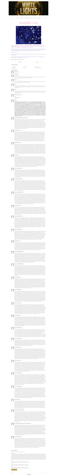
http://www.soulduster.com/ (17, 360)
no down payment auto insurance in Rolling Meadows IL (21, 117)
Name (11, 460)
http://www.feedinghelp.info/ (17, 289)
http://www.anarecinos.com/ (17, 436)
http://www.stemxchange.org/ (17, 338)
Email (12, 463)
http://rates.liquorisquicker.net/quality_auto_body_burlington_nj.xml (22, 423)
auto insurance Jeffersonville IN (18, 168)
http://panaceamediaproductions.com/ (18, 251)
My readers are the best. (38, 67)
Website (12, 466)
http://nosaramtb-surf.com (17, 142)
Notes (28, 21)
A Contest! (24, 67)
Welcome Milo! (14, 67)
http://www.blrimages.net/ (17, 315)
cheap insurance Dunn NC (17, 205)
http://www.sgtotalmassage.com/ (18, 327)
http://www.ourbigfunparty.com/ (18, 372)
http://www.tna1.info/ (16, 399)
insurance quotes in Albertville (18, 229)
